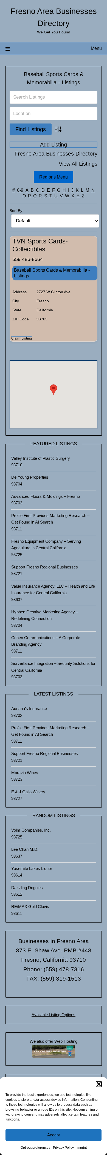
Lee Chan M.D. (24, 849)
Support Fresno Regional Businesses (44, 567)
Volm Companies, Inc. (31, 830)
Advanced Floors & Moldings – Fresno (45, 496)
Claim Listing (21, 338)
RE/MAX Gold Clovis (30, 906)
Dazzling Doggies (27, 887)
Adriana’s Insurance (29, 708)
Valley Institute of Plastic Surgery (40, 458)
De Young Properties (29, 477)
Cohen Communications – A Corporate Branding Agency (45, 641)
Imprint (82, 1148)
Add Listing (53, 145)
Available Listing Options (53, 1014)
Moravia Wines (24, 772)
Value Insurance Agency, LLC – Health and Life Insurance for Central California (53, 589)
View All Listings (78, 164)
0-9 (20, 190)
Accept (53, 1135)
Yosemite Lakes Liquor (31, 868)
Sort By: (16, 210)
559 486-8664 (27, 259)
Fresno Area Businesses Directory (56, 154)
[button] (99, 1084)
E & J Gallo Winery (28, 791)
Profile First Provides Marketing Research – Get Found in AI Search (50, 518)
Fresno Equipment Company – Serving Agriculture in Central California (46, 544)
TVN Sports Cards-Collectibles (40, 245)
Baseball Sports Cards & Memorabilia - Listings (52, 273)
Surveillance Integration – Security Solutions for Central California (53, 666)
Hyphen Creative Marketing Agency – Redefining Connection (44, 615)
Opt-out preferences (35, 1148)
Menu (96, 48)
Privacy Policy (63, 1148)
